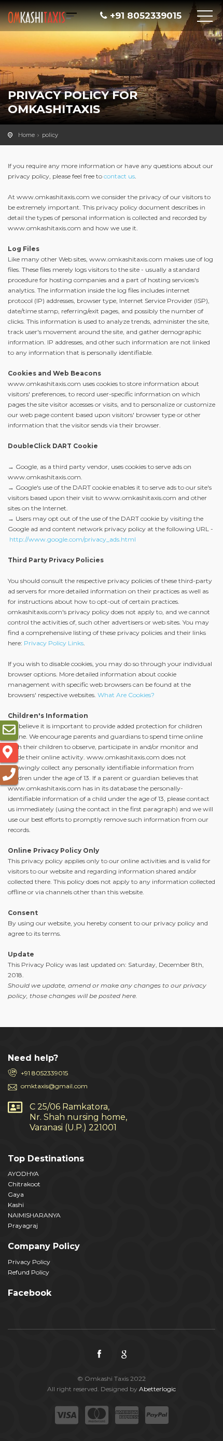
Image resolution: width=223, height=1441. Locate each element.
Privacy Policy (29, 1262)
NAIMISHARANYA (34, 1215)
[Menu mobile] (205, 18)
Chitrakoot (24, 1184)
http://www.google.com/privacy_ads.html (72, 539)
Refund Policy (28, 1272)
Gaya (16, 1194)
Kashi (16, 1205)
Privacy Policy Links (53, 643)
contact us (119, 176)
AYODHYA (23, 1173)
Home (26, 134)
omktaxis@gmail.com (54, 1086)
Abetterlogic (157, 1389)
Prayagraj (23, 1225)
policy (50, 134)
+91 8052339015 (44, 1073)
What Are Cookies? (126, 695)
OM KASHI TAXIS (54, 18)
